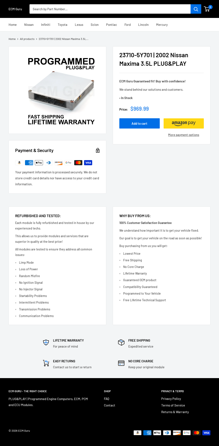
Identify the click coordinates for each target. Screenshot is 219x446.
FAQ (106, 399)
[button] (184, 123)
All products (27, 39)
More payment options (183, 135)
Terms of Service (173, 405)
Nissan (29, 24)
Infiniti (45, 24)
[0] (207, 9)
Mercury (162, 24)
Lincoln (143, 24)
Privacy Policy (171, 399)
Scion (95, 24)
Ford (127, 24)
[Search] (196, 9)
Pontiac (111, 24)
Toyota (62, 24)
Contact (109, 405)
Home (13, 24)
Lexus (79, 24)
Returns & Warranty (175, 412)
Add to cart (139, 123)
